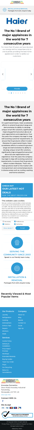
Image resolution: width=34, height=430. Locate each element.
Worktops (5, 354)
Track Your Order (8, 362)
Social (20, 325)
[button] (9, 93)
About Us (21, 315)
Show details (8, 228)
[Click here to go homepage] (17, 2)
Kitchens (5, 331)
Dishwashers (6, 323)
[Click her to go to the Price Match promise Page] (17, 414)
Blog (19, 317)
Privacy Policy (6, 424)
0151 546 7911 (6, 395)
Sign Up (21, 328)
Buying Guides (7, 359)
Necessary (7, 221)
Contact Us (22, 323)
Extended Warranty (8, 356)
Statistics (7, 224)
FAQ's (4, 364)
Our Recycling (7, 367)
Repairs (5, 328)
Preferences (20, 221)
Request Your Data (27, 424)
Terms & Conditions (15, 424)
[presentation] (3, 74)
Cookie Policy (7, 341)
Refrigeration (6, 317)
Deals (4, 334)
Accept (22, 228)
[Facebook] (2, 401)
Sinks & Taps (6, 325)
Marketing (19, 224)
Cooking (5, 320)
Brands (20, 320)
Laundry (5, 315)
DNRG (20, 428)
